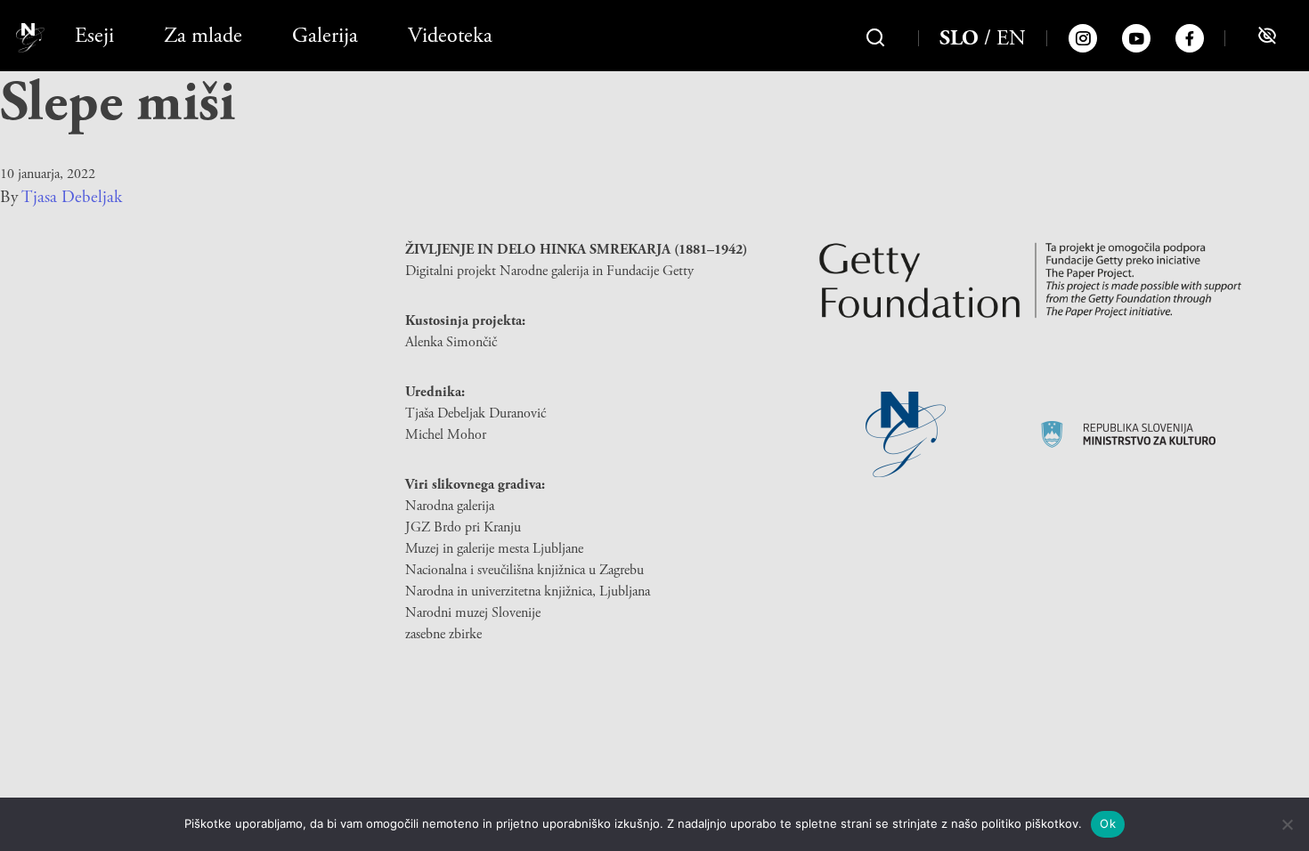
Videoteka (450, 35)
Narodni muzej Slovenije (473, 613)
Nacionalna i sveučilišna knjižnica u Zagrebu (524, 570)
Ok (1108, 823)
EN (1011, 38)
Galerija (325, 35)
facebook (1189, 38)
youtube (1136, 38)
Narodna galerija (449, 506)
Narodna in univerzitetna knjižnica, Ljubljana (527, 591)
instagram (1083, 38)
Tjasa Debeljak (71, 197)
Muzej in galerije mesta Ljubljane (494, 548)
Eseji (94, 35)
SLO (959, 38)
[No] (1287, 824)
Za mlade (203, 35)
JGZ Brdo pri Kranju (463, 527)
